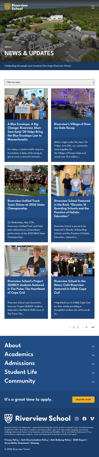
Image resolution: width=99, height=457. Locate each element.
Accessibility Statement (17, 443)
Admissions (20, 363)
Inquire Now (83, 400)
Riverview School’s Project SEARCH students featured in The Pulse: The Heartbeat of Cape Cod (26, 287)
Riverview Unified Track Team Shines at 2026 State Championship (26, 205)
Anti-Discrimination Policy (34, 440)
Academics (19, 354)
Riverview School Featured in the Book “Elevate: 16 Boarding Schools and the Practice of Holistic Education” (72, 209)
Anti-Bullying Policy (60, 440)
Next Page (92, 327)
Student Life (21, 372)
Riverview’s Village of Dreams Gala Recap (72, 126)
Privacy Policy (12, 440)
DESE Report (80, 440)
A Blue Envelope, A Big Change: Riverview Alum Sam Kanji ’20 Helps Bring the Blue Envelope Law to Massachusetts (25, 132)
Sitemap (35, 443)
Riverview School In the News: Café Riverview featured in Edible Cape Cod (70, 287)
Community (20, 381)
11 (86, 327)
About (13, 346)
